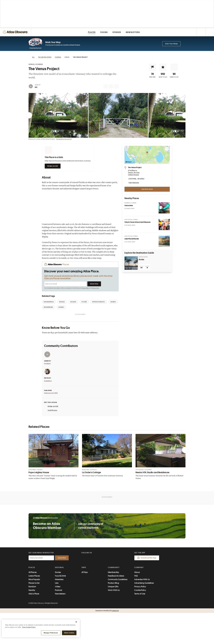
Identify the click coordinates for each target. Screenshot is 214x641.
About (137, 572)
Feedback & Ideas (116, 576)
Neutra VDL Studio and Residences (152, 472)
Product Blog (113, 583)
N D (36, 87)
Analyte (47, 364)
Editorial (59, 567)
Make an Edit (52, 166)
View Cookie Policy (29, 627)
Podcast (58, 590)
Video (57, 586)
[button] (152, 67)
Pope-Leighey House (39, 472)
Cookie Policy (140, 590)
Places (32, 567)
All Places (33, 572)
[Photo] (164, 207)
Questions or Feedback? (107, 610)
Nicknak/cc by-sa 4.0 (64, 139)
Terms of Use (95, 288)
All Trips (84, 572)
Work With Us (114, 590)
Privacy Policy (85, 288)
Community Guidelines (117, 579)
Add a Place (34, 594)
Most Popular (34, 579)
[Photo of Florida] (131, 263)
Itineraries (59, 579)
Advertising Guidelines (144, 583)
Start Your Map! (171, 44)
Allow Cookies (69, 633)
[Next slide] (185, 115)
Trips (83, 567)
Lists (56, 583)
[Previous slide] (29, 115)
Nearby (32, 590)
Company (139, 567)
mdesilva (48, 381)
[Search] (210, 32)
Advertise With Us (142, 579)
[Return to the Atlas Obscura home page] (15, 32)
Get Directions (147, 189)
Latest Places (34, 576)
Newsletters (60, 594)
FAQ (136, 576)
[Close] (76, 621)
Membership (113, 572)
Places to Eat (34, 583)
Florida (141, 259)
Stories (58, 572)
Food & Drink (60, 576)
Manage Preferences (51, 633)
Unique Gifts (113, 586)
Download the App (148, 558)
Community (114, 567)
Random (32, 586)
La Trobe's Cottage (91, 472)
